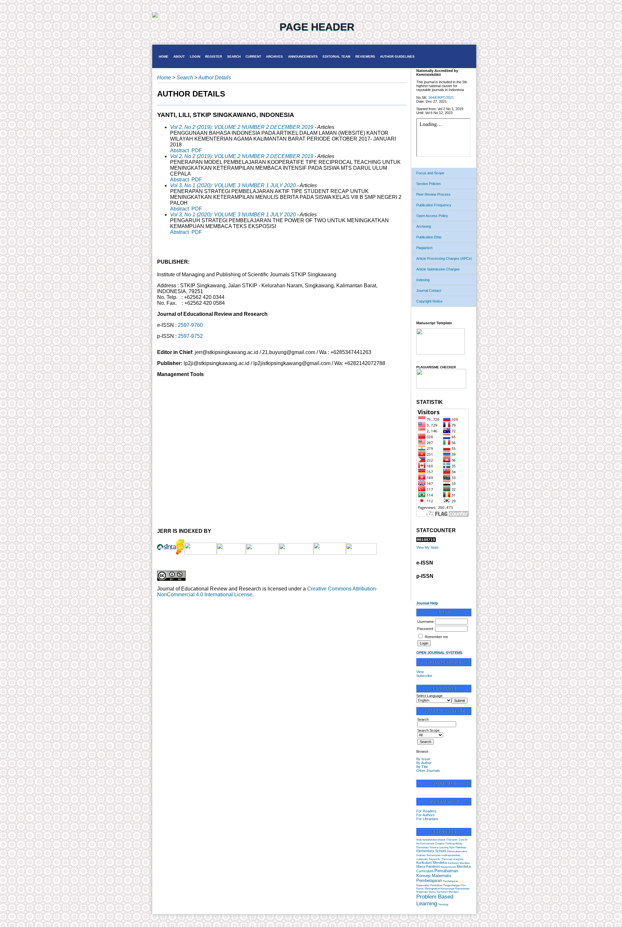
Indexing (423, 280)
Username (425, 622)
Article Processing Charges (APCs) (444, 258)
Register (213, 56)
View (420, 672)
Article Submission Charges (438, 269)
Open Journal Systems (439, 653)
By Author (424, 763)
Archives (274, 56)
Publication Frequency (433, 205)
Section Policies (428, 184)
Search (234, 56)
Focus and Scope (430, 173)
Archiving (423, 226)
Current (253, 56)
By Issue (423, 759)
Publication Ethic (429, 237)
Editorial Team (336, 56)
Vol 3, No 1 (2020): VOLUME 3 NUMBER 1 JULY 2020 (233, 185)
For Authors (425, 815)
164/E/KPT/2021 (441, 97)
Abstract (179, 150)
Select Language (429, 696)
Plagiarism (424, 248)
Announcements (303, 56)
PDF (196, 150)
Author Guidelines (397, 56)
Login (195, 56)
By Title (422, 767)
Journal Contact (428, 290)
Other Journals (428, 770)
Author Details (214, 77)
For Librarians (427, 819)
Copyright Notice (429, 301)
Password (425, 629)
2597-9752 (190, 336)
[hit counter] (426, 541)
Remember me (436, 637)
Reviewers (365, 56)
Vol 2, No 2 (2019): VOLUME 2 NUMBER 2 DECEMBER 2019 (241, 127)
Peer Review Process (433, 194)
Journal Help (427, 603)
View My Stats (427, 547)
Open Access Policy (432, 216)
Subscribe (424, 676)
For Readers (426, 811)
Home (163, 56)
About (179, 56)
